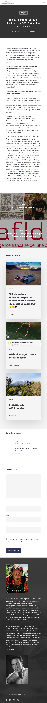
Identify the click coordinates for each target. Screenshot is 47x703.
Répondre (17, 454)
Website (8, 526)
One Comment (29, 31)
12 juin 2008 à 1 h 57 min (23, 443)
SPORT (23, 13)
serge (17, 441)
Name (8, 505)
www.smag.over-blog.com (15, 125)
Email (8, 515)
